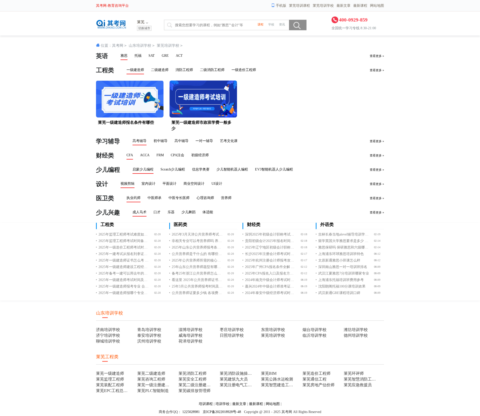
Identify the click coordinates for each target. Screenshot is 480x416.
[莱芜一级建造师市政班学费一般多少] (203, 116)
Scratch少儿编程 (172, 169)
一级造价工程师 (244, 70)
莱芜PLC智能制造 (153, 390)
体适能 (207, 212)
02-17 (304, 254)
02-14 (377, 240)
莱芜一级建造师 (110, 373)
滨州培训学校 (149, 341)
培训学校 (223, 404)
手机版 (281, 6)
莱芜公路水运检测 (277, 379)
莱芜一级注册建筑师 (154, 385)
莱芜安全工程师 (192, 379)
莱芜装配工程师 (110, 385)
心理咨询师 (205, 198)
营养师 (226, 198)
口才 (157, 212)
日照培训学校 (232, 335)
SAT (151, 56)
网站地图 (377, 6)
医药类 (180, 224)
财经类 (105, 155)
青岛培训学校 (149, 330)
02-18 (304, 234)
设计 (102, 184)
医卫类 (105, 198)
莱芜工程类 (107, 356)
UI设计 (217, 184)
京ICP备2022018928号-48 (222, 412)
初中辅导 (161, 141)
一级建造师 (135, 70)
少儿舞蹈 (189, 212)
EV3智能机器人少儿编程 (274, 169)
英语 (102, 56)
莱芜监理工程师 (110, 379)
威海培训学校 (190, 335)
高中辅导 (181, 141)
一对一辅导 (204, 141)
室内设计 (149, 184)
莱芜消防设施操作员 (237, 373)
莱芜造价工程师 (316, 373)
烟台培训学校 (314, 330)
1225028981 (191, 412)
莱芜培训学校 (323, 6)
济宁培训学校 (108, 335)
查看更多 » (377, 56)
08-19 (304, 280)
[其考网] (111, 28)
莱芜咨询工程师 (151, 379)
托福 (138, 56)
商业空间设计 (194, 184)
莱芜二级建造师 (151, 373)
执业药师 (133, 198)
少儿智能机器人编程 (232, 169)
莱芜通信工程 (314, 379)
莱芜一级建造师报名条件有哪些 (126, 122)
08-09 (377, 266)
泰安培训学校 (149, 335)
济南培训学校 (108, 330)
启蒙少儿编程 (143, 169)
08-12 (377, 254)
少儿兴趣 (108, 212)
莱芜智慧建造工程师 (278, 385)
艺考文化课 (229, 141)
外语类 (327, 224)
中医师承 (155, 198)
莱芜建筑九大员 (234, 379)
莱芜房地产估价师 (318, 385)
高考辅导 (139, 141)
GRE (165, 56)
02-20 (157, 234)
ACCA (145, 155)
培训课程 (206, 404)
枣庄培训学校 (232, 330)
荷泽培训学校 (190, 341)
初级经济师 (200, 155)
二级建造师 (159, 70)
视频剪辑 (127, 184)
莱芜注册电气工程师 (237, 385)
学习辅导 (108, 141)
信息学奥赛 (201, 169)
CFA (129, 155)
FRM (160, 155)
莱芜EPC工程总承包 (113, 390)
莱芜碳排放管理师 (194, 390)
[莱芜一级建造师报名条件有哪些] (130, 116)
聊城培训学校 (108, 341)
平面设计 (169, 184)
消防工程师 (184, 70)
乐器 (171, 212)
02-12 (304, 266)
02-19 (377, 234)
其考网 (117, 46)
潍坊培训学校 (356, 330)
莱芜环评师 (354, 373)
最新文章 (343, 6)
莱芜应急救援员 (358, 385)
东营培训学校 (273, 330)
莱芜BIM (268, 373)
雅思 (124, 56)
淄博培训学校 (190, 330)
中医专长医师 (179, 198)
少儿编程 (108, 169)
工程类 (105, 70)
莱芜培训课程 (299, 6)
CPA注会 (177, 155)
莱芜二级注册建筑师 (196, 385)
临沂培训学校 (314, 335)
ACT (179, 56)
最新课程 (360, 6)
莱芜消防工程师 (192, 373)
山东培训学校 (140, 46)
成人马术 (139, 212)
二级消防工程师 (212, 70)
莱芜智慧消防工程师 (361, 379)
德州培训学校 (356, 335)
